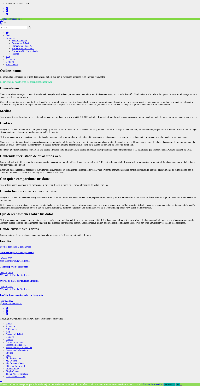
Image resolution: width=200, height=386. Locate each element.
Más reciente (6, 261)
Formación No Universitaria (25, 51)
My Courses (11, 360)
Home (9, 323)
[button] (1, 24)
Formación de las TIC (22, 46)
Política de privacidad (153, 384)
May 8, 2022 (6, 258)
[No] (181, 385)
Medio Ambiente (19, 40)
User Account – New (15, 376)
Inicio (8, 35)
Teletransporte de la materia (14, 266)
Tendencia (13, 246)
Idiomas (15, 54)
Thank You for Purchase (17, 374)
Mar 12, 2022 (7, 301)
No (177, 384)
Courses (9, 339)
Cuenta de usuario (14, 342)
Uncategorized (24, 246)
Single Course (12, 371)
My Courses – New (15, 363)
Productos (10, 38)
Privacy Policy (12, 368)
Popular (4, 246)
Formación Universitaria (23, 48)
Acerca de (10, 59)
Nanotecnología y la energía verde (17, 252)
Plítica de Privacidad (15, 366)
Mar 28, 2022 (7, 286)
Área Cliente (12, 64)
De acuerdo (169, 384)
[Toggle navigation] (5, 21)
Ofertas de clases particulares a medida (19, 281)
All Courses (11, 329)
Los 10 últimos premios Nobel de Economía (21, 295)
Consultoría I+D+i (20, 43)
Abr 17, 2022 (6, 272)
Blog (8, 56)
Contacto (10, 61)
